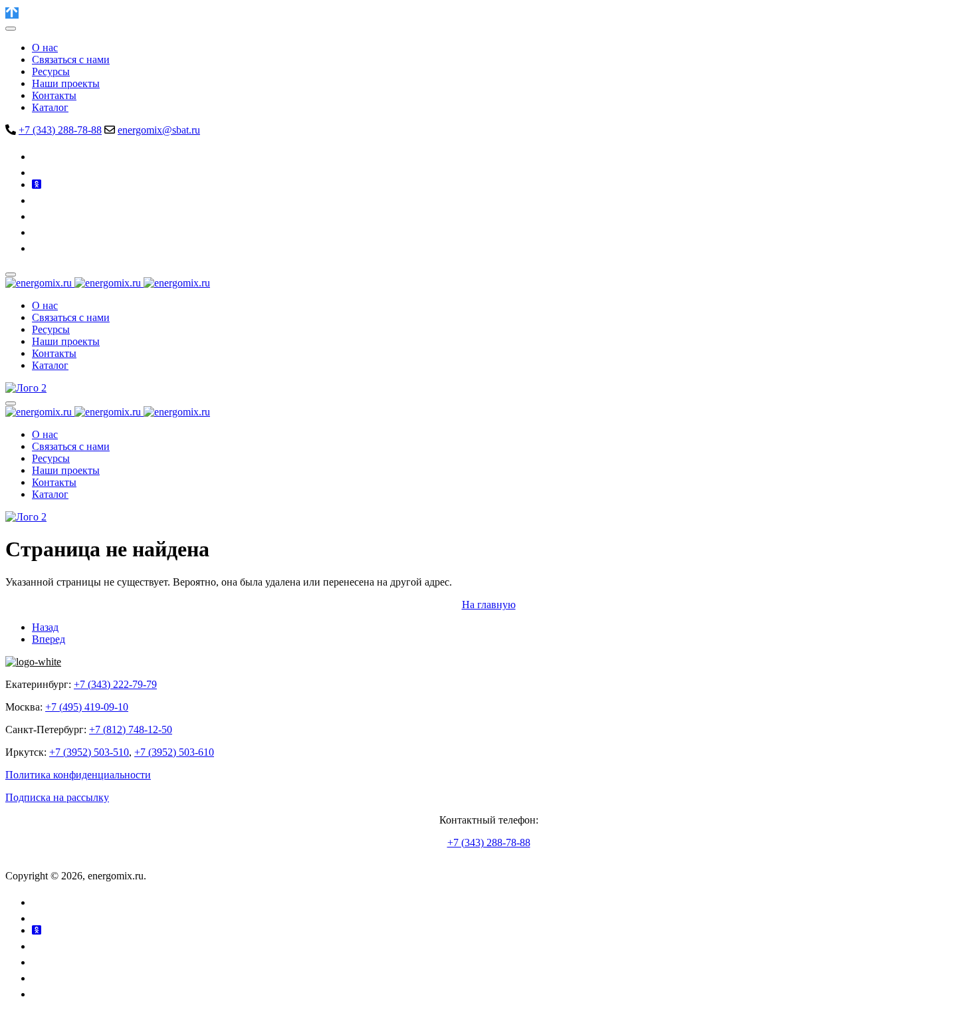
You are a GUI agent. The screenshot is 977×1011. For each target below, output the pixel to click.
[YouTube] (39, 200)
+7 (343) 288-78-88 (60, 130)
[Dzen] (38, 232)
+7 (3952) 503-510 (89, 752)
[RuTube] (38, 216)
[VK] (39, 156)
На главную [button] (489, 604)
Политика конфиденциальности (78, 774)
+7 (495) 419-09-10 (86, 707)
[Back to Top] (12, 13)
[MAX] (38, 248)
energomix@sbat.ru (159, 130)
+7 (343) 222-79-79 (115, 684)
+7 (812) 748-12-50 (130, 729)
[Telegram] (38, 172)
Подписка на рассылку (57, 797)
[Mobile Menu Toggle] (10, 29)
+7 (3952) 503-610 (174, 752)
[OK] (36, 184)
